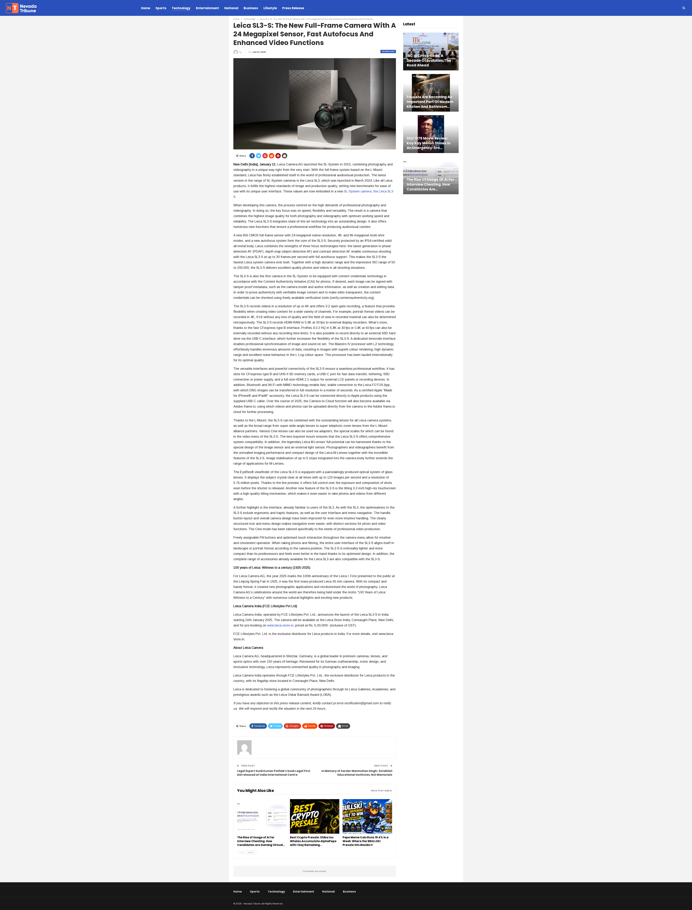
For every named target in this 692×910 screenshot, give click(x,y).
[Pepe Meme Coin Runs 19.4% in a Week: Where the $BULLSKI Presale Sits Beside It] (367, 816)
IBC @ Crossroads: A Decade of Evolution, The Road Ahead (429, 60)
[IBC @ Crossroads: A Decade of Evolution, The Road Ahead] (431, 51)
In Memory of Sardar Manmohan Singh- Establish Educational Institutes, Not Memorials (356, 773)
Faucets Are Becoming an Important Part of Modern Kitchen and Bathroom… (430, 102)
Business (251, 8)
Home (145, 8)
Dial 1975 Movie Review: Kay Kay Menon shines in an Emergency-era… (428, 143)
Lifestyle (270, 8)
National (231, 8)
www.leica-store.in (280, 625)
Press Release (293, 8)
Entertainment (207, 8)
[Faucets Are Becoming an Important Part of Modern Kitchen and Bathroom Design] (431, 93)
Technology (181, 8)
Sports (161, 8)
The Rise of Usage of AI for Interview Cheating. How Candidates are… (430, 184)
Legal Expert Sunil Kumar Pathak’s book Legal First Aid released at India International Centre (273, 773)
